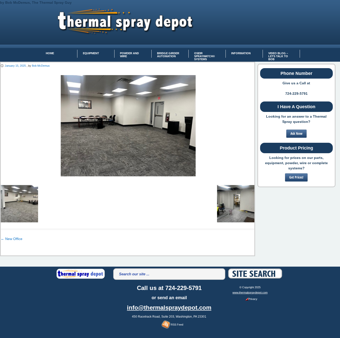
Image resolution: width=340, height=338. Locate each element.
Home (50, 53)
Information (241, 53)
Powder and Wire (129, 55)
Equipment (91, 53)
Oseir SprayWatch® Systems (204, 55)
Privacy (252, 298)
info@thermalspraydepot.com (169, 307)
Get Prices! (296, 177)
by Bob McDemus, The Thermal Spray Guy (36, 2)
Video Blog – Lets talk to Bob (278, 55)
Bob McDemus (41, 65)
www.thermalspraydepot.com (250, 292)
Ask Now (296, 133)
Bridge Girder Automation (168, 55)
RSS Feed (177, 324)
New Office (11, 239)
